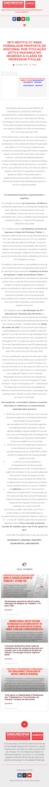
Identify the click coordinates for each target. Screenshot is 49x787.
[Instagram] (19, 19)
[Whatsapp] (28, 19)
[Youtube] (23, 19)
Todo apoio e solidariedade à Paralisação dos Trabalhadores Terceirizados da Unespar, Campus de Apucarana (24, 697)
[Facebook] (14, 19)
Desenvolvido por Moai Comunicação (24, 781)
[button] (25, 25)
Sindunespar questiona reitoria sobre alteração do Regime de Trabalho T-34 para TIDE (23, 603)
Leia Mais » (9, 610)
